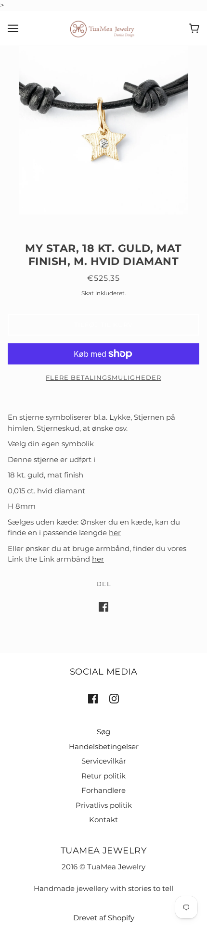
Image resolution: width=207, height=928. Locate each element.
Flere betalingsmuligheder (103, 377)
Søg (103, 731)
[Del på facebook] (103, 606)
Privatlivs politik (104, 805)
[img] (93, 698)
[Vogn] (194, 28)
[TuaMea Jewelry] (104, 27)
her (115, 532)
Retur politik (103, 775)
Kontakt (103, 819)
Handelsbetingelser (104, 746)
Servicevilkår (103, 760)
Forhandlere (103, 790)
